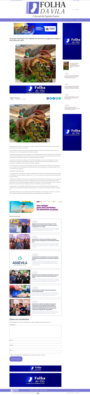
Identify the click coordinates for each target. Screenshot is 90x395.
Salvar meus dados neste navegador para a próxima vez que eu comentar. (28, 354)
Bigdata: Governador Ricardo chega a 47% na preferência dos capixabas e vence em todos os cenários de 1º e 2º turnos (44, 225)
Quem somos (31, 390)
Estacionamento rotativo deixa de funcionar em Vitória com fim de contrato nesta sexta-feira (72, 76)
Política (35, 221)
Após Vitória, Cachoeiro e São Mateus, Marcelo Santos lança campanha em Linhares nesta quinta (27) (45, 241)
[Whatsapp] (78, 390)
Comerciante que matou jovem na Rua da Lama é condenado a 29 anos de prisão (72, 97)
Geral (67, 73)
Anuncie (45, 390)
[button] (47, 98)
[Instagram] (76, 10)
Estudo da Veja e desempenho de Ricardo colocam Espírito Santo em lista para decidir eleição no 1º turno (45, 276)
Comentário (12, 324)
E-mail (11, 345)
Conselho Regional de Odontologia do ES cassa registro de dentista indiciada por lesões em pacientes (72, 87)
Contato (41, 390)
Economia (35, 254)
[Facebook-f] (73, 10)
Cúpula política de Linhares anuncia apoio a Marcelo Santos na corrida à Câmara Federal (72, 108)
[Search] (78, 10)
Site (10, 349)
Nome (11, 340)
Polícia (67, 94)
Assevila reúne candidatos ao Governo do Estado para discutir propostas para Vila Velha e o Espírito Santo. (45, 258)
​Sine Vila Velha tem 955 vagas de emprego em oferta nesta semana (44, 290)
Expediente (37, 390)
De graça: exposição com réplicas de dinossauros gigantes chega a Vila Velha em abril (74, 65)
